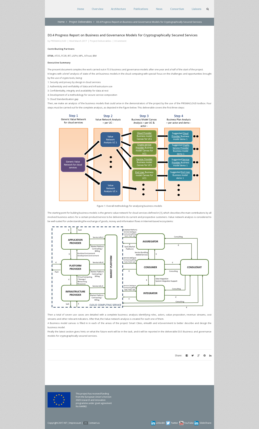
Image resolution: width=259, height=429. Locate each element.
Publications (141, 8)
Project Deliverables (80, 21)
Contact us (94, 422)
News (159, 8)
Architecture (118, 8)
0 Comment (120, 40)
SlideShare (205, 422)
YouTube (189, 422)
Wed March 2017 (78, 40)
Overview (97, 8)
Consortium (177, 8)
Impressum (75, 422)
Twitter (174, 422)
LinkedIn (160, 422)
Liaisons (196, 8)
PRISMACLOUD (58, 40)
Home (80, 8)
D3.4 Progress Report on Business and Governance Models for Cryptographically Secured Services (123, 35)
